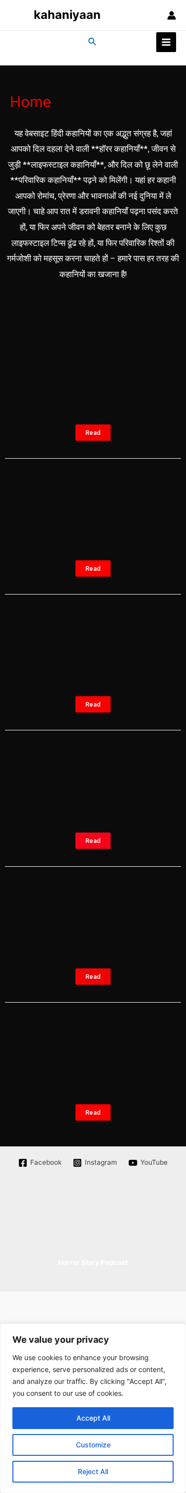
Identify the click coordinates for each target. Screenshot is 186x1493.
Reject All (93, 1471)
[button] (93, 432)
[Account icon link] (171, 15)
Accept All (93, 1418)
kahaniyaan (67, 14)
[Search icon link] (92, 42)
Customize (93, 1444)
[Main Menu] (166, 42)
